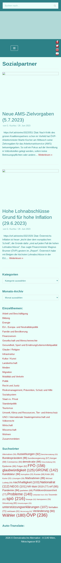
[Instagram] (57, 50)
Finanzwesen (9, 336)
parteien (26, 490)
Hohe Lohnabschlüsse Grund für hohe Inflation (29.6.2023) (27, 217)
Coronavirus (14, 462)
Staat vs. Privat (10, 399)
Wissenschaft (9, 429)
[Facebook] (57, 42)
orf (53, 486)
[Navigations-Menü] (14, 48)
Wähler (14, 515)
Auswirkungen (29, 454)
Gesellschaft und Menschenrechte (19, 340)
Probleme (19, 494)
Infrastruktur (8, 354)
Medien (6, 367)
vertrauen (13, 511)
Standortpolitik (9, 403)
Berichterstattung (49, 454)
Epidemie (9, 466)
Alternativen (9, 454)
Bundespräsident (14, 458)
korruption (27, 474)
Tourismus (7, 408)
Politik (5, 381)
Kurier (6, 478)
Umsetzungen (24, 503)
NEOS (18, 486)
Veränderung (44, 511)
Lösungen (18, 478)
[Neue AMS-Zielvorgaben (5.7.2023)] (30, 74)
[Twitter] (57, 46)
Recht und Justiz (11, 385)
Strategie (31, 499)
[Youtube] (57, 54)
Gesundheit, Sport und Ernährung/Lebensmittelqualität (29, 345)
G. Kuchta (11, 125)
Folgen (22, 466)
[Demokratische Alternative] (12, 25)
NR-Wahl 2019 (38, 486)
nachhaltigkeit (26, 482)
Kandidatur (11, 474)
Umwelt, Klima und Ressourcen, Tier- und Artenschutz (30, 412)
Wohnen (6, 434)
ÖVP (37, 515)
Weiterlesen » (45, 154)
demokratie (32, 461)
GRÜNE (46, 470)
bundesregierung (39, 458)
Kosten (39, 474)
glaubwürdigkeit (18, 470)
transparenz (44, 499)
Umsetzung (9, 503)
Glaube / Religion (11, 349)
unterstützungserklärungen (25, 507)
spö (15, 498)
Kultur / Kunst (9, 358)
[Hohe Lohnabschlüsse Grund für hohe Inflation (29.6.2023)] (30, 171)
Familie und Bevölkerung (15, 331)
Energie (6, 322)
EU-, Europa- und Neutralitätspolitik (20, 327)
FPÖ (36, 466)
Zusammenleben (11, 438)
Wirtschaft (7, 425)
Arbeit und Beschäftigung (15, 313)
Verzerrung (26, 511)
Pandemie (10, 490)
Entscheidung (49, 462)
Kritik (49, 474)
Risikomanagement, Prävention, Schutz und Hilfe (27, 390)
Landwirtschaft (9, 363)
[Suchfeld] (54, 5)
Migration (7, 372)
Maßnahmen (35, 478)
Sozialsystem (9, 394)
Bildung (6, 318)
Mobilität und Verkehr (13, 376)
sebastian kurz (40, 495)
